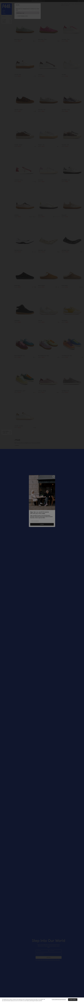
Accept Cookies (72, 999)
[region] (42, 999)
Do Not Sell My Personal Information (59, 999)
